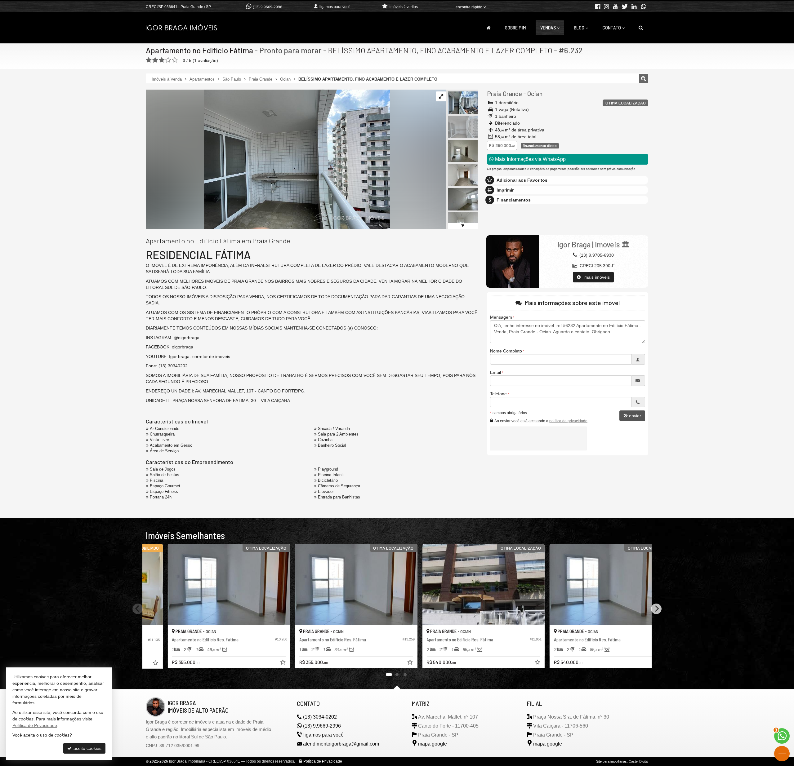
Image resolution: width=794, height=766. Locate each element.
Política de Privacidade (322, 761)
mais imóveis (595, 277)
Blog (579, 27)
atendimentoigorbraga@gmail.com (341, 743)
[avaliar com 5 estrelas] (175, 60)
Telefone (498, 393)
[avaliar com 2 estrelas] (155, 60)
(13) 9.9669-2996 (267, 7)
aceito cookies (86, 748)
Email (495, 372)
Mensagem (501, 317)
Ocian (534, 93)
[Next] (656, 609)
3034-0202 (320, 717)
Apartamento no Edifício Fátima (199, 50)
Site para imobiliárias (611, 761)
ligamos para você (323, 734)
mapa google (432, 743)
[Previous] (137, 609)
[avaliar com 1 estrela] (149, 60)
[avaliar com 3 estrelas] (162, 60)
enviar (635, 415)
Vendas (548, 27)
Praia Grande (504, 93)
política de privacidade (568, 421)
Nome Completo (506, 350)
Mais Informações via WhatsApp (530, 159)
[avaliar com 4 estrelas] (168, 60)
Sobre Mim (515, 27)
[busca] (641, 27)
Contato (611, 27)
